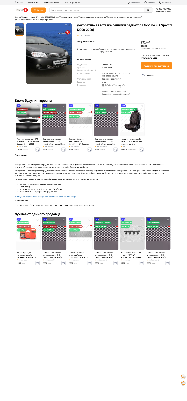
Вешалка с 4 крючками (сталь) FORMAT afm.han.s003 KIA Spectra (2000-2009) (132, 256)
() (111, 87)
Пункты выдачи (34, 3)
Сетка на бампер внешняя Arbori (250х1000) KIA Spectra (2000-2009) (78, 143)
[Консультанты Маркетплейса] (183, 376)
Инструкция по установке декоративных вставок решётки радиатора (46, 196)
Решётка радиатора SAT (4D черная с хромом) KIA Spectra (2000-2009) (28, 141)
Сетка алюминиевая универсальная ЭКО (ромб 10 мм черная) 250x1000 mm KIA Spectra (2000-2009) (106, 144)
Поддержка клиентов (52, 3)
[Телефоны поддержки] (183, 383)
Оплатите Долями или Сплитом (155, 56)
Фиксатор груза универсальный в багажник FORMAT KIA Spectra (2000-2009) (26, 256)
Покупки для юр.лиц (72, 3)
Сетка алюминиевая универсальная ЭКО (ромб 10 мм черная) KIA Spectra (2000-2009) (53, 143)
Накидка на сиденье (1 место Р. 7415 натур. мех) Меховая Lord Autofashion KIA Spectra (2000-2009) (131, 144)
